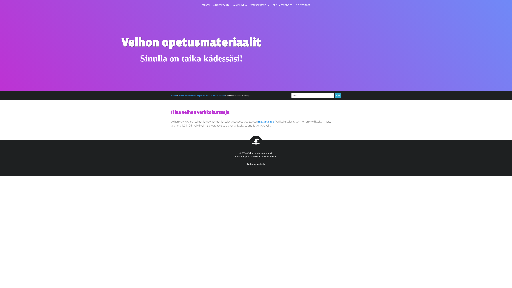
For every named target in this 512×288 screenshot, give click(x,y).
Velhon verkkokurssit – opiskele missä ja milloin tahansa (202, 95)
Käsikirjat (240, 156)
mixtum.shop (266, 121)
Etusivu (174, 95)
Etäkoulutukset (269, 156)
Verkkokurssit (253, 156)
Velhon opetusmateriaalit (260, 153)
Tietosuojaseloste (256, 164)
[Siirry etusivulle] (256, 146)
